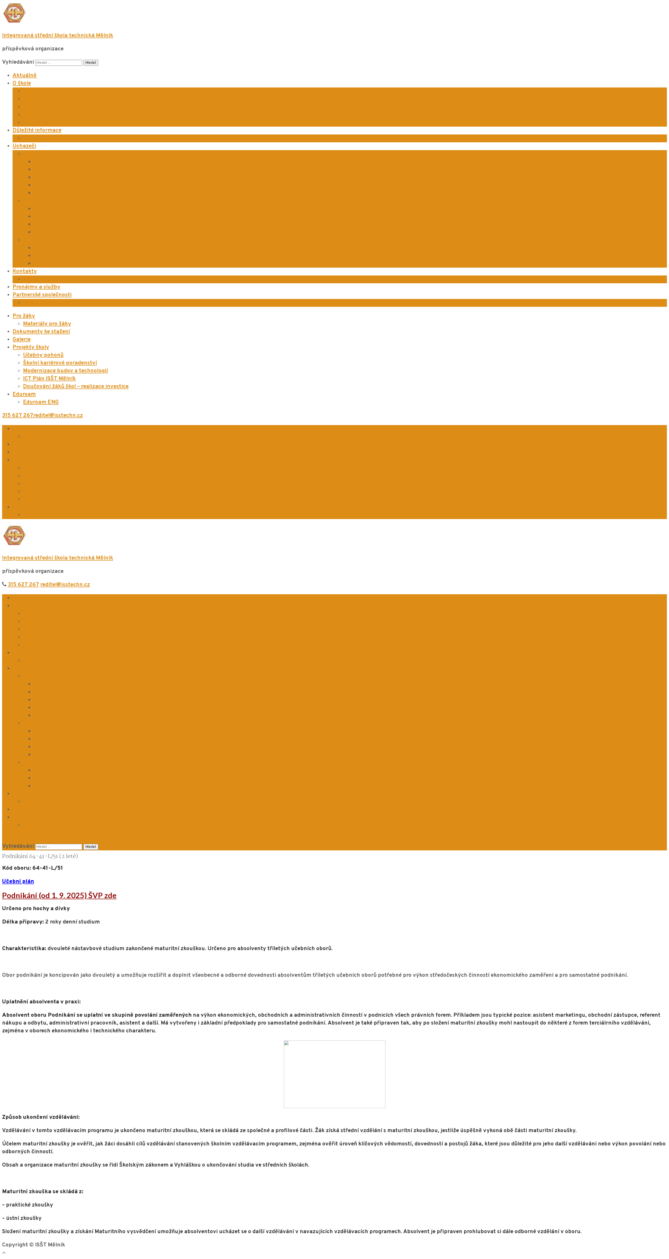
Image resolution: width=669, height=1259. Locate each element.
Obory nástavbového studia (59, 240)
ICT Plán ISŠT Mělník (49, 378)
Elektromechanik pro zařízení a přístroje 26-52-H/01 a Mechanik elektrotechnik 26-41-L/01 (151, 161)
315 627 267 (17, 415)
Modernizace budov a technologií (65, 370)
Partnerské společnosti (42, 294)
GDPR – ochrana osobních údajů (64, 114)
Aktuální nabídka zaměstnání (61, 302)
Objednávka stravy (47, 138)
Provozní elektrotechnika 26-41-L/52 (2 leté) (91, 247)
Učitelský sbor (41, 279)
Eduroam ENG (41, 402)
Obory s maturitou (47, 153)
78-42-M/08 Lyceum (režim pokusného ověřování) (98, 193)
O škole (22, 83)
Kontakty (25, 271)
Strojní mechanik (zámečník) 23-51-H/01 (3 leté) (95, 224)
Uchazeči (24, 146)
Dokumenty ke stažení (41, 331)
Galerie (22, 339)
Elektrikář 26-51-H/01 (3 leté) (71, 208)
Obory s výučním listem (53, 200)
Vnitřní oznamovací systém (58, 122)
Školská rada (39, 106)
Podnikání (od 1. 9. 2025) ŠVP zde (59, 895)
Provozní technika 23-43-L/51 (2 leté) (82, 255)
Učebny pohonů (43, 355)
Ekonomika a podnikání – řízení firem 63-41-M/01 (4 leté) (107, 177)
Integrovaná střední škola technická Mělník (57, 35)
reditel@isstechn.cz (58, 415)
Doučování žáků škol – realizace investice (76, 386)
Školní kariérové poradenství (60, 363)
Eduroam (24, 394)
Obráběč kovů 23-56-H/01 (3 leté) (77, 232)
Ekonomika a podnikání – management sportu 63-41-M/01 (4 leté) (118, 185)
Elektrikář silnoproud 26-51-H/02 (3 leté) (86, 216)
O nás (30, 91)
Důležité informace (37, 130)
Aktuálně (25, 75)
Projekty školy (31, 347)
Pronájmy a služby (36, 287)
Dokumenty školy (45, 99)
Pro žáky (24, 316)
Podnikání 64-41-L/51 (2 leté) (71, 263)
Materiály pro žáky (47, 323)
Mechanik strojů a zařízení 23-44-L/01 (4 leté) (93, 169)
